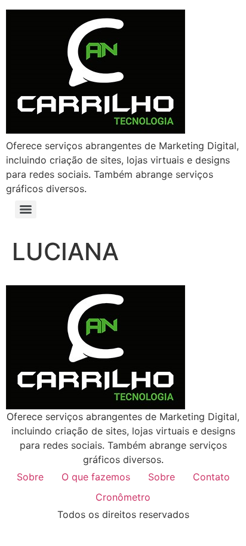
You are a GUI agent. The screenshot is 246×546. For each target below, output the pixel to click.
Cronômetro (123, 497)
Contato (211, 477)
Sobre (30, 477)
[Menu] (25, 209)
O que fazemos (95, 477)
